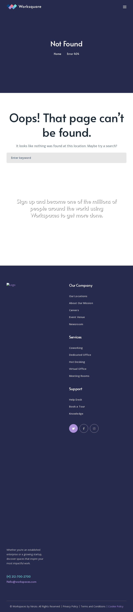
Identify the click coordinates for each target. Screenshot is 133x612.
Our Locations (78, 296)
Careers (74, 310)
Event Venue (77, 317)
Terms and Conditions (93, 606)
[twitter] (73, 428)
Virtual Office (77, 368)
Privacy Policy (70, 606)
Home (57, 54)
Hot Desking (77, 362)
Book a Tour (77, 406)
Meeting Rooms (79, 376)
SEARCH (121, 158)
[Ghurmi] (24, 6)
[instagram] (94, 428)
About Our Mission (81, 303)
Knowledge (76, 413)
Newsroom (76, 324)
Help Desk (75, 399)
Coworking (76, 348)
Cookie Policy (115, 606)
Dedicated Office (80, 354)
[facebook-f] (83, 428)
